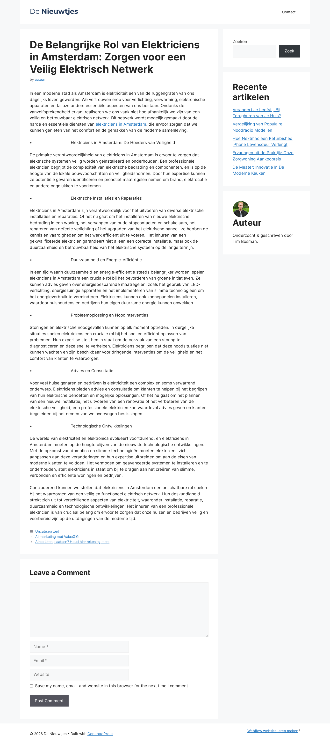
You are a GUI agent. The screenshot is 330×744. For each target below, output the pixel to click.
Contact (288, 12)
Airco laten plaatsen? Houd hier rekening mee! (72, 542)
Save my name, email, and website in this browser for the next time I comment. (112, 685)
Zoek (289, 51)
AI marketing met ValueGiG (57, 537)
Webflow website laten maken (272, 731)
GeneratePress (100, 733)
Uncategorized (47, 531)
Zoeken (240, 41)
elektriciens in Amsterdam (121, 124)
